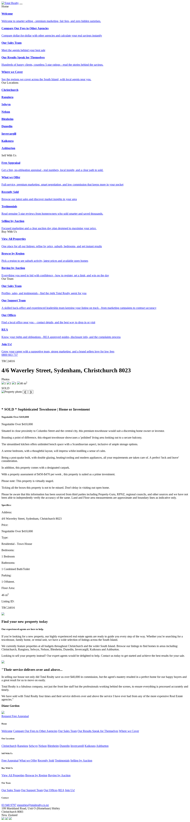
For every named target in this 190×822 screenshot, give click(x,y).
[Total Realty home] (10, 3)
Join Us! (70, 790)
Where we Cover (129, 731)
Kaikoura (90, 745)
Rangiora (22, 745)
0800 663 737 (9, 354)
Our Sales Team (67, 731)
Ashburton (102, 745)
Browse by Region (36, 775)
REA (61, 790)
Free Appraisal (10, 760)
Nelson (42, 745)
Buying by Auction (59, 775)
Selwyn (33, 745)
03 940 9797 (8, 805)
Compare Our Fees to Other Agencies (35, 731)
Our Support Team (32, 790)
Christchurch (9, 745)
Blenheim (53, 745)
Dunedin (65, 745)
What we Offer (28, 760)
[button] (95, 6)
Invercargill (77, 745)
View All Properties (12, 775)
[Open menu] (20, 4)
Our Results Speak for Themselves (98, 731)
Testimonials (62, 760)
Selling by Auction (81, 760)
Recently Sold (46, 760)
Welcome (6, 731)
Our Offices (51, 790)
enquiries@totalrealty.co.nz (33, 805)
